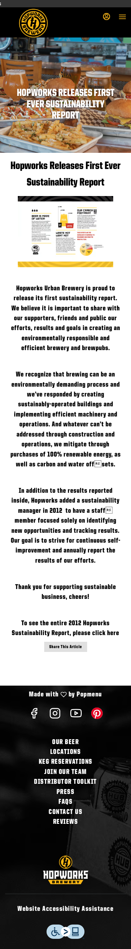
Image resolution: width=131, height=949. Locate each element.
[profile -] (106, 16)
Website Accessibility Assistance (65, 908)
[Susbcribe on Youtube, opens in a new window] (76, 716)
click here (105, 633)
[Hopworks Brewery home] (33, 23)
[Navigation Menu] (122, 16)
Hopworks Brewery (65, 870)
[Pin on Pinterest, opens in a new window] (97, 716)
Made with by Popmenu (53, 695)
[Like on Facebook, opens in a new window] (34, 716)
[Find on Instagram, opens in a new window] (55, 716)
